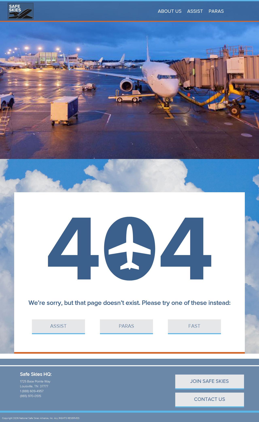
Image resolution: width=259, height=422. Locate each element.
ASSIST (195, 11)
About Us (170, 11)
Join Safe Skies (209, 381)
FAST (194, 326)
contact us (209, 399)
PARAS (216, 11)
